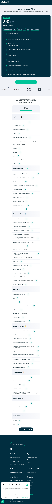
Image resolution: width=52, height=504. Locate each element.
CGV (11, 499)
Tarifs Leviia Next (14, 461)
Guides (29, 480)
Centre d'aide (30, 483)
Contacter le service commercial (26, 82)
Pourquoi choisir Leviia (32, 457)
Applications (30, 485)
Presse (28, 462)
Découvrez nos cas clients (16, 480)
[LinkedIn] (11, 449)
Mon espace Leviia (18, 444)
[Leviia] (14, 439)
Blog (28, 459)
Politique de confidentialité (17, 501)
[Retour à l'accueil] (5, 2)
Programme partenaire (16, 472)
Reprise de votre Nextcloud (17, 464)
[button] (49, 2)
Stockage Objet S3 (31, 472)
